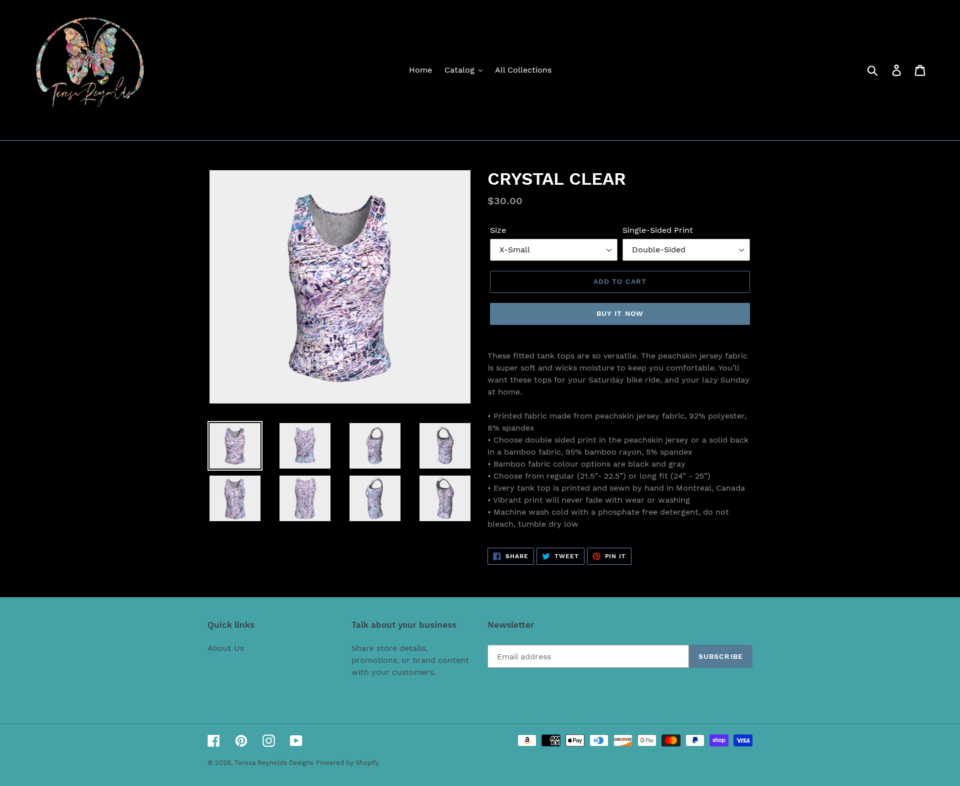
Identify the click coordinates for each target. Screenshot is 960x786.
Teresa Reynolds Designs (274, 762)
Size (498, 230)
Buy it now (620, 313)
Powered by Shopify (347, 762)
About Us (226, 648)
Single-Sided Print (657, 230)
